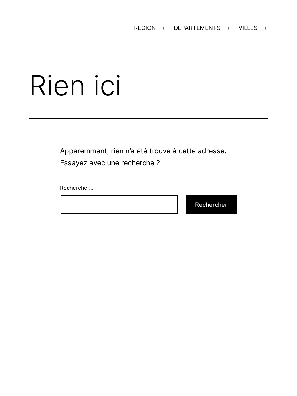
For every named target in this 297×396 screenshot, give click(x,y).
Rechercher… (76, 188)
